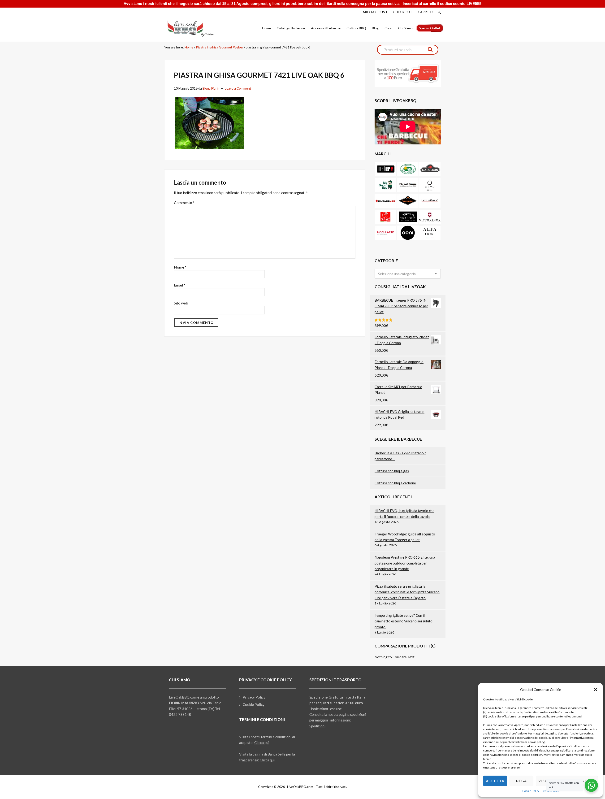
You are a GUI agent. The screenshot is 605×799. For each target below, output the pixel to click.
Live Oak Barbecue (195, 28)
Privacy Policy (254, 697)
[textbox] (397, 274)
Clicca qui (261, 742)
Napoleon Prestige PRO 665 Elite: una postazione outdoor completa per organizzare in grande (405, 563)
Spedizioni (317, 726)
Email (179, 285)
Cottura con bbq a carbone (395, 483)
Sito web (181, 303)
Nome (180, 267)
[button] (595, 689)
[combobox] (408, 274)
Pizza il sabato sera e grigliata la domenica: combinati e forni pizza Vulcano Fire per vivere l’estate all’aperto (407, 592)
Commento (184, 202)
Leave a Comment (238, 88)
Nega (521, 781)
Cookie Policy (530, 791)
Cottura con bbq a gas (392, 471)
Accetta (495, 781)
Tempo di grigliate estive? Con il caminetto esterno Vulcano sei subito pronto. (403, 621)
